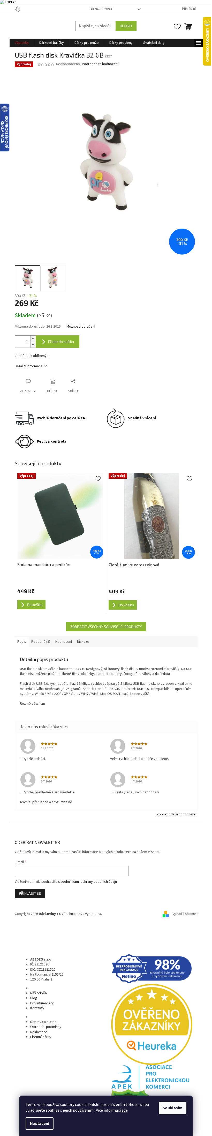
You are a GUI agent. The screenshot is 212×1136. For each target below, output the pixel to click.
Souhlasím (173, 1108)
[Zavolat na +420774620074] (22, 8)
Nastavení (39, 1123)
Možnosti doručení (80, 326)
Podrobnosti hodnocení (100, 64)
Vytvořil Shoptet (185, 914)
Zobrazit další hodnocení (176, 814)
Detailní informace (29, 366)
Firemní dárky (40, 1037)
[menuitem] (22, 43)
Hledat (126, 26)
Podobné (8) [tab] (40, 641)
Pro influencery (42, 1003)
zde (125, 1110)
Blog (33, 998)
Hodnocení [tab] (63, 641)
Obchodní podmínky (45, 1026)
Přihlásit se (30, 893)
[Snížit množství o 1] (33, 345)
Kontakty (37, 1008)
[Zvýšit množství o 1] (33, 339)
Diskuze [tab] (83, 641)
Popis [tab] (21, 641)
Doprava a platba (43, 1022)
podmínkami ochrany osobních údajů (89, 881)
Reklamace (38, 1032)
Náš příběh (38, 993)
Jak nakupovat (100, 9)
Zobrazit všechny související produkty (106, 626)
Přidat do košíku (61, 341)
